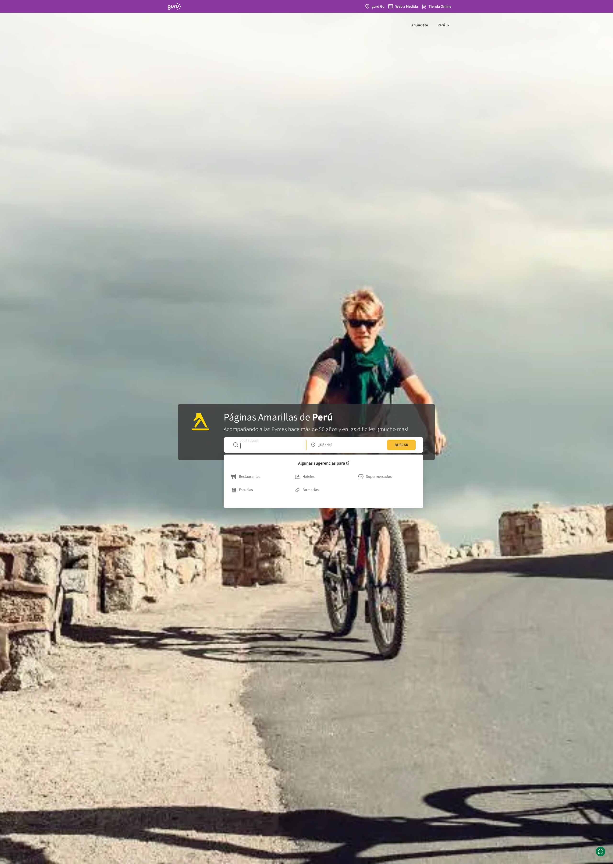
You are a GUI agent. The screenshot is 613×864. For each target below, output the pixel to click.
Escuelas (246, 489)
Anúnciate (419, 25)
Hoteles (308, 476)
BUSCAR (401, 445)
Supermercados (379, 476)
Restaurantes (249, 476)
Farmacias (310, 489)
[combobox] (267, 445)
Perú (441, 25)
